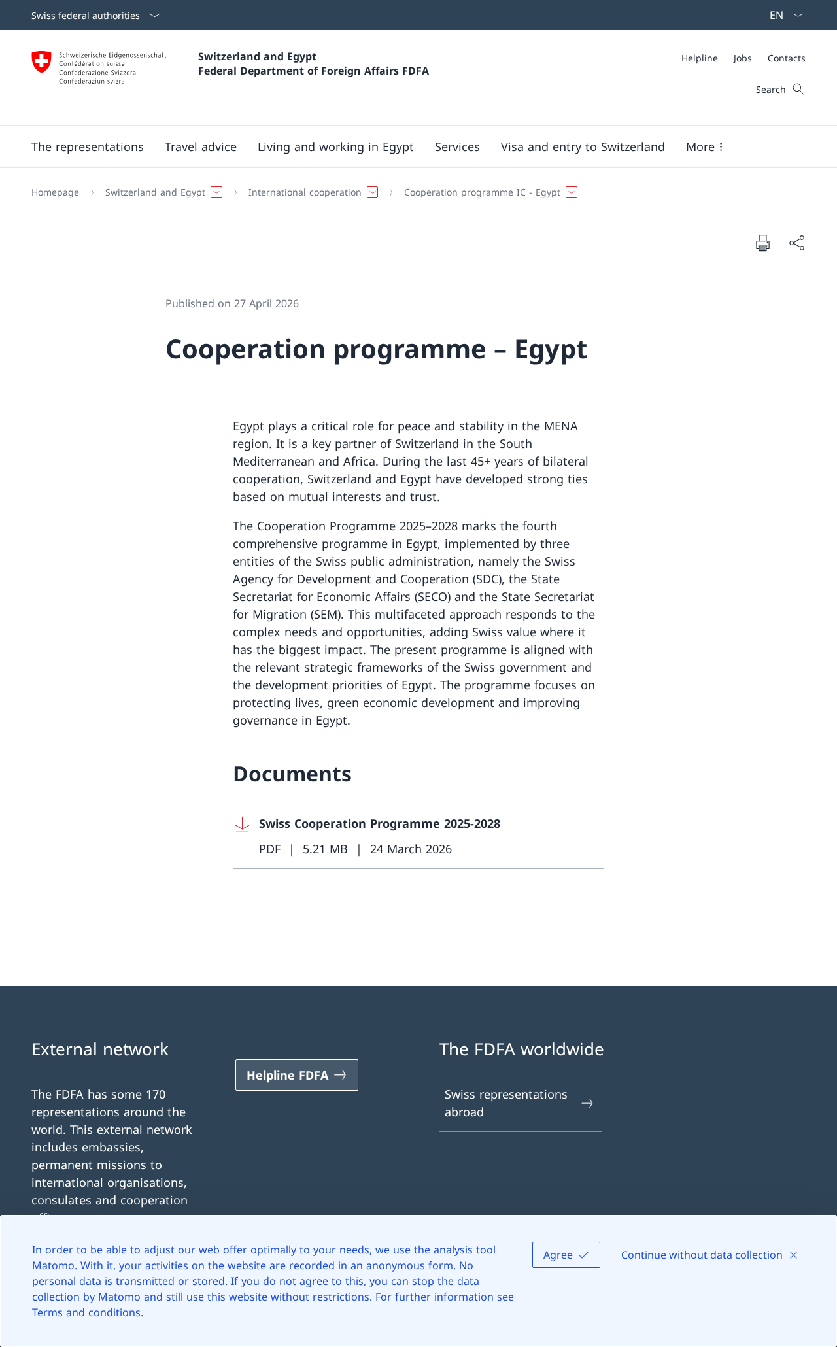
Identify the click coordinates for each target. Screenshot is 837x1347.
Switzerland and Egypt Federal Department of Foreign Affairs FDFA (313, 63)
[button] (87, 146)
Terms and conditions (86, 1312)
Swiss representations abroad (506, 1102)
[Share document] (796, 243)
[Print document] (762, 242)
